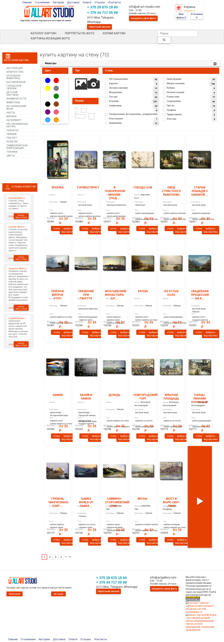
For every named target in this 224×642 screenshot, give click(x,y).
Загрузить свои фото (143, 18)
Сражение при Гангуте (86, 294)
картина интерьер (172, 524)
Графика (171, 110)
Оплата (87, 2)
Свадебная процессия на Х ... (200, 294)
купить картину (114, 317)
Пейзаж (63, 306)
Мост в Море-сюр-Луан (171, 502)
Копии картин (114, 33)
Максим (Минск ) (17, 198)
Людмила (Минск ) (18, 268)
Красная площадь (171, 396)
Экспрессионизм (118, 88)
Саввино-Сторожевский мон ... (117, 502)
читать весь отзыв (21, 216)
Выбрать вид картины (68, 230)
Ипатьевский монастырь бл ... (115, 294)
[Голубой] (47, 119)
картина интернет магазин (147, 524)
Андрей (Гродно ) (17, 318)
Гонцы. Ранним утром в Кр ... (199, 400)
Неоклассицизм (175, 92)
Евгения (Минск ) (17, 227)
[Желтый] (47, 88)
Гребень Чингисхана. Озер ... (58, 502)
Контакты (114, 2)
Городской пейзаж (86, 415)
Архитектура (55, 412)
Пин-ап (170, 105)
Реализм (114, 101)
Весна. (143, 498)
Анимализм (115, 123)
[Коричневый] (56, 104)
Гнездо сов (143, 187)
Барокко (113, 83)
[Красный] (56, 80)
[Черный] (47, 104)
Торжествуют (88, 187)
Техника (82, 516)
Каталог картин (43, 33)
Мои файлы (181, 16)
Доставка (73, 2)
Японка (58, 187)
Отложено (197, 16)
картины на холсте (143, 421)
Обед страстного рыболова (171, 191)
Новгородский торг (145, 396)
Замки (57, 395)
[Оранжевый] (56, 119)
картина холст (56, 213)
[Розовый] (56, 112)
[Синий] (47, 80)
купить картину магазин (175, 213)
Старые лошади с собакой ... (199, 191)
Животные (140, 205)
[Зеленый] (56, 96)
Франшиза (14, 594)
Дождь (114, 395)
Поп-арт (113, 96)
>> (69, 556)
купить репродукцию (144, 213)
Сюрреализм (174, 101)
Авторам (58, 2)
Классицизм (116, 118)
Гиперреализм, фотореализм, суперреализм (133, 114)
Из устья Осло (171, 292)
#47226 (143, 291)
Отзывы (100, 2)
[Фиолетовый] (47, 112)
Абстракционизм (118, 79)
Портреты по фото (79, 33)
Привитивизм (174, 114)
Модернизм (115, 92)
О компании (42, 2)
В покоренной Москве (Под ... (115, 193)
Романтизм (173, 96)
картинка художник (201, 213)
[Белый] (47, 96)
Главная (27, 2)
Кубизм (171, 88)
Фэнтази (171, 119)
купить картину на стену (61, 317)
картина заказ (113, 524)
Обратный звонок (99, 26)
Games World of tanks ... (86, 502)
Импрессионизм (175, 83)
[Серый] (56, 88)
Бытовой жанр (85, 205)
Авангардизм (174, 79)
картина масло (85, 213)
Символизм (115, 105)
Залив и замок (86, 396)
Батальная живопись (116, 205)
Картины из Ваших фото (50, 38)
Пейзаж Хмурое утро (57, 294)
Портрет (63, 202)
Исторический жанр (59, 415)
